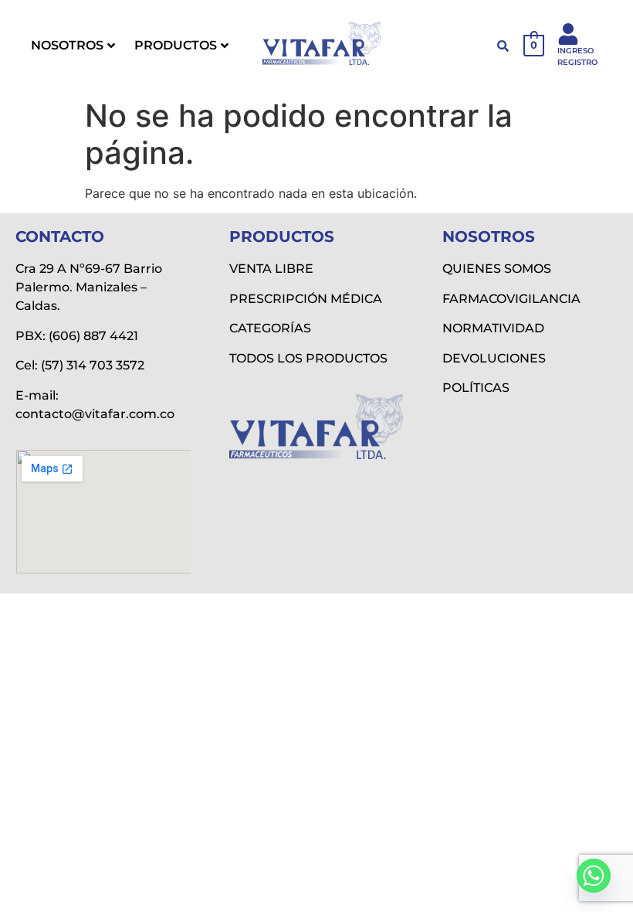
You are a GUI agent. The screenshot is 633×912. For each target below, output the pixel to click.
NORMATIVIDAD (493, 328)
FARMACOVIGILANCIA (511, 298)
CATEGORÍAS (270, 328)
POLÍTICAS (475, 387)
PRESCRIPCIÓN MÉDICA (305, 298)
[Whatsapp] (594, 876)
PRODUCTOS (175, 45)
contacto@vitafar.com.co (94, 414)
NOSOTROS (67, 45)
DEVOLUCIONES (494, 358)
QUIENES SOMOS (496, 268)
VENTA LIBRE (271, 268)
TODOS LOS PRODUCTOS (308, 358)
